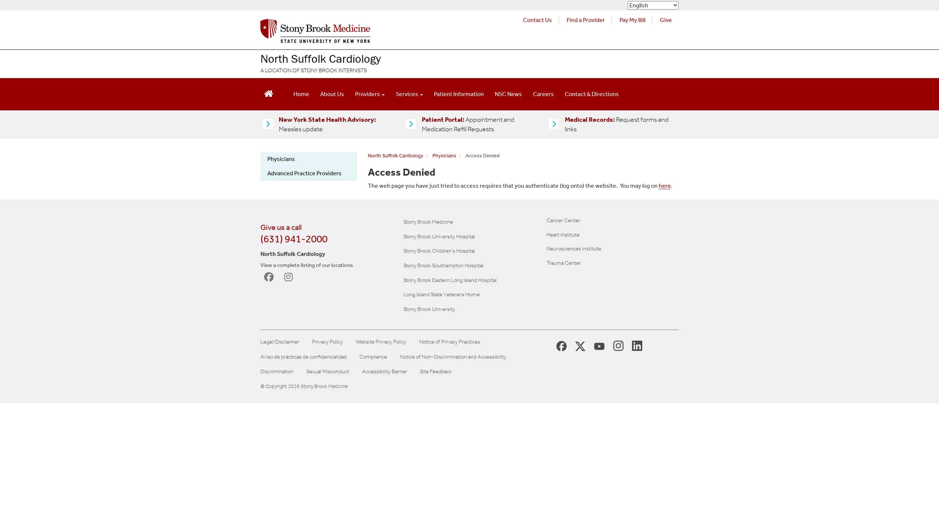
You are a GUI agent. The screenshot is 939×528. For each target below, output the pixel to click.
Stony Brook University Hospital (439, 236)
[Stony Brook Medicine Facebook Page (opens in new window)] (561, 345)
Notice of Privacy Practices (449, 342)
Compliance (373, 357)
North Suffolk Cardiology (320, 58)
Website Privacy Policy (381, 342)
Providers (368, 94)
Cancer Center (563, 220)
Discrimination (276, 371)
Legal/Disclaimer (279, 342)
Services (407, 94)
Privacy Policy (327, 342)
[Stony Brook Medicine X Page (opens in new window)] (580, 345)
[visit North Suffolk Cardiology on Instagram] (291, 277)
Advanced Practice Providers (304, 173)
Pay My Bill (632, 19)
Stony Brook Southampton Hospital (443, 265)
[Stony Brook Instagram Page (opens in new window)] (618, 345)
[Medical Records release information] (554, 124)
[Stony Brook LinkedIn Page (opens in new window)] (637, 345)
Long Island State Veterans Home (441, 294)
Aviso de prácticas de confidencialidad (303, 357)
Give (666, 19)
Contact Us (537, 19)
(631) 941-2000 (294, 239)
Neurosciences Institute (574, 248)
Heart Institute (563, 234)
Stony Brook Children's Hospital (439, 250)
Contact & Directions (592, 94)
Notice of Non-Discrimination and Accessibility (453, 357)
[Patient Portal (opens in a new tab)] (411, 124)
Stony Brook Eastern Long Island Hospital (450, 280)
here (665, 185)
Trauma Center (564, 263)
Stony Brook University (429, 309)
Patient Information (459, 94)
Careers (543, 94)
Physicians (281, 158)
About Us (332, 94)
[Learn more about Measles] (268, 124)
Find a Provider (586, 19)
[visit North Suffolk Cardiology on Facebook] (270, 277)
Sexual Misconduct (327, 371)
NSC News (508, 94)
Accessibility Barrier (384, 371)
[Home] (315, 33)
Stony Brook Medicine (428, 222)
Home (301, 94)
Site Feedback (436, 371)
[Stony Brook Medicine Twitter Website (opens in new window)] (599, 346)
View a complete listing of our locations (306, 265)
